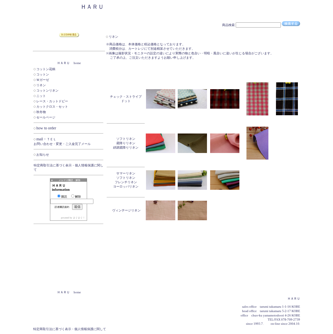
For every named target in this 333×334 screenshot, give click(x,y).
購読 (64, 196)
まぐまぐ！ (79, 217)
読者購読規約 (62, 207)
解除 (78, 196)
